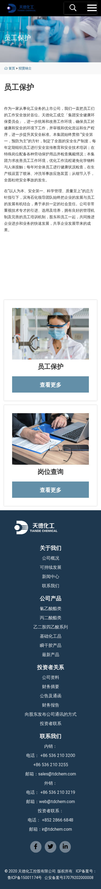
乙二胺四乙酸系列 (50, 627)
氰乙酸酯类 (50, 608)
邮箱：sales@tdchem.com (50, 773)
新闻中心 (50, 576)
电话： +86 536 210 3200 (50, 755)
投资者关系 (50, 667)
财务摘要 (50, 686)
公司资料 (50, 677)
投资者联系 (50, 723)
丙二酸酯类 (50, 617)
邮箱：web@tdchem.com (50, 801)
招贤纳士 (25, 68)
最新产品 (50, 654)
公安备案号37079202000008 (68, 877)
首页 (12, 68)
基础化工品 (50, 636)
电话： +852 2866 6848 (50, 820)
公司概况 (50, 558)
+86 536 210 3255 (50, 764)
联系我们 (50, 585)
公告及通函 (50, 695)
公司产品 (50, 598)
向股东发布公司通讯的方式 (50, 714)
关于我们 (50, 547)
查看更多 (50, 384)
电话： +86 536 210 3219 (50, 792)
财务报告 (50, 705)
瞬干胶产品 (50, 645)
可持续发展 (50, 567)
